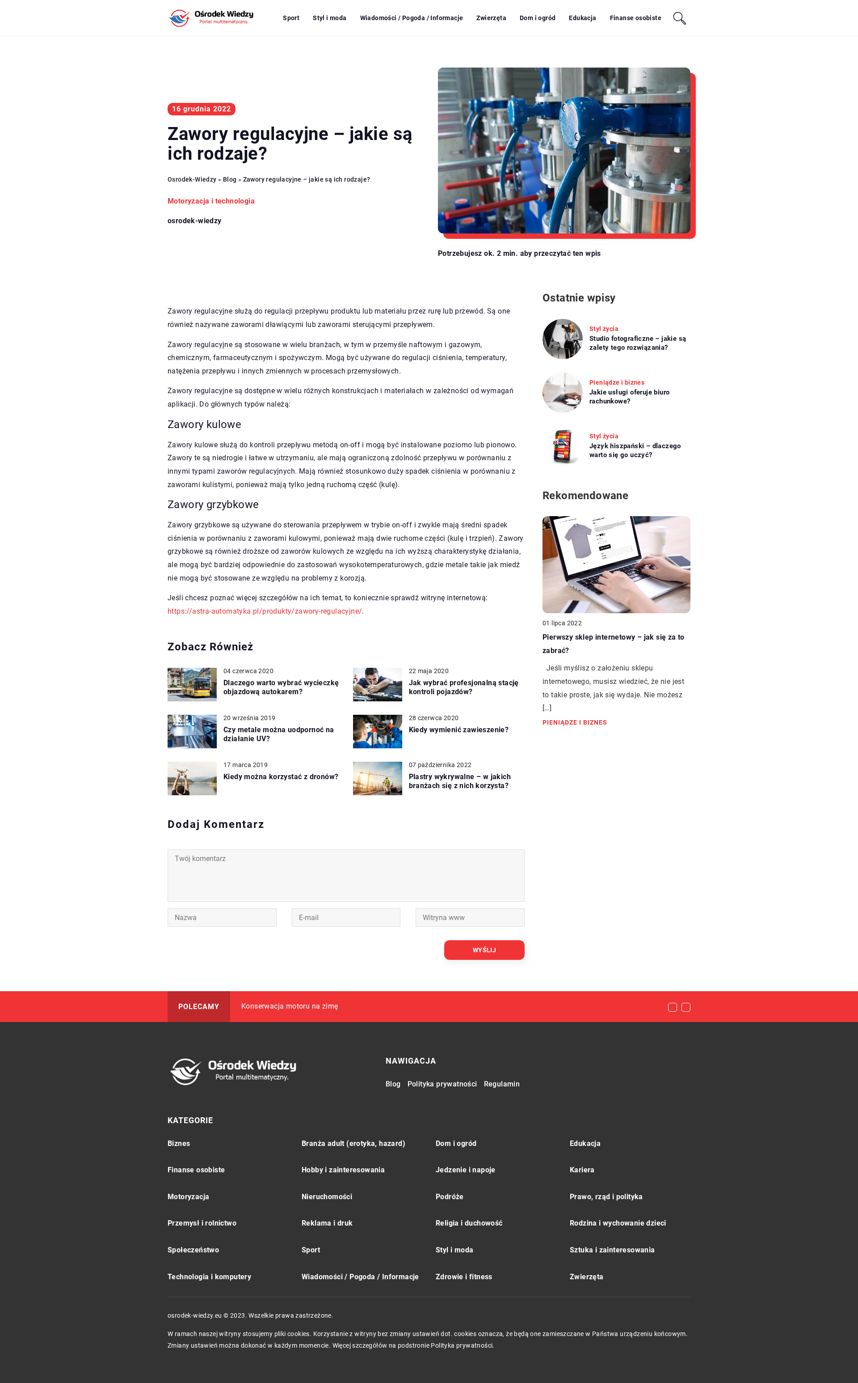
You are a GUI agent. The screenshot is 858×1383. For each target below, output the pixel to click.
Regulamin (502, 1084)
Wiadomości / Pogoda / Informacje (411, 17)
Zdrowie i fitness (464, 1277)
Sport (291, 17)
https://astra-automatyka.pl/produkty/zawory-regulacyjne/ (265, 611)
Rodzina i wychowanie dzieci (618, 1223)
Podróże (450, 1196)
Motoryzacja (188, 1196)
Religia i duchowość (469, 1223)
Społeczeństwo (193, 1250)
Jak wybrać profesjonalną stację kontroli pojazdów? (464, 687)
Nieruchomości (327, 1196)
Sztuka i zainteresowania (612, 1250)
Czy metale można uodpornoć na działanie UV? (278, 734)
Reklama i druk (327, 1223)
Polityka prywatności (442, 1084)
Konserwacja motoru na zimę (289, 1006)
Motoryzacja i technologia (211, 201)
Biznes (179, 1143)
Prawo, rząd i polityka (606, 1196)
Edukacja (582, 17)
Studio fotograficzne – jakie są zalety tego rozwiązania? (637, 343)
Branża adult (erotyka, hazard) (353, 1143)
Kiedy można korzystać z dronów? (280, 776)
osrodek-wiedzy (195, 221)
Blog (393, 1084)
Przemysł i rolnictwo (202, 1223)
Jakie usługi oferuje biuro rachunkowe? (629, 396)
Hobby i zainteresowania (343, 1170)
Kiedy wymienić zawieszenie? (459, 729)
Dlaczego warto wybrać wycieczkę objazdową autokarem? (281, 687)
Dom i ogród (537, 17)
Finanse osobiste (635, 17)
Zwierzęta (491, 17)
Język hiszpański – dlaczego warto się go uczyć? (635, 450)
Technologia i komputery (209, 1277)
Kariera (582, 1170)
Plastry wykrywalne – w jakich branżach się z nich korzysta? (460, 781)
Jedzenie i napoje (466, 1170)
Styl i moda (329, 17)
